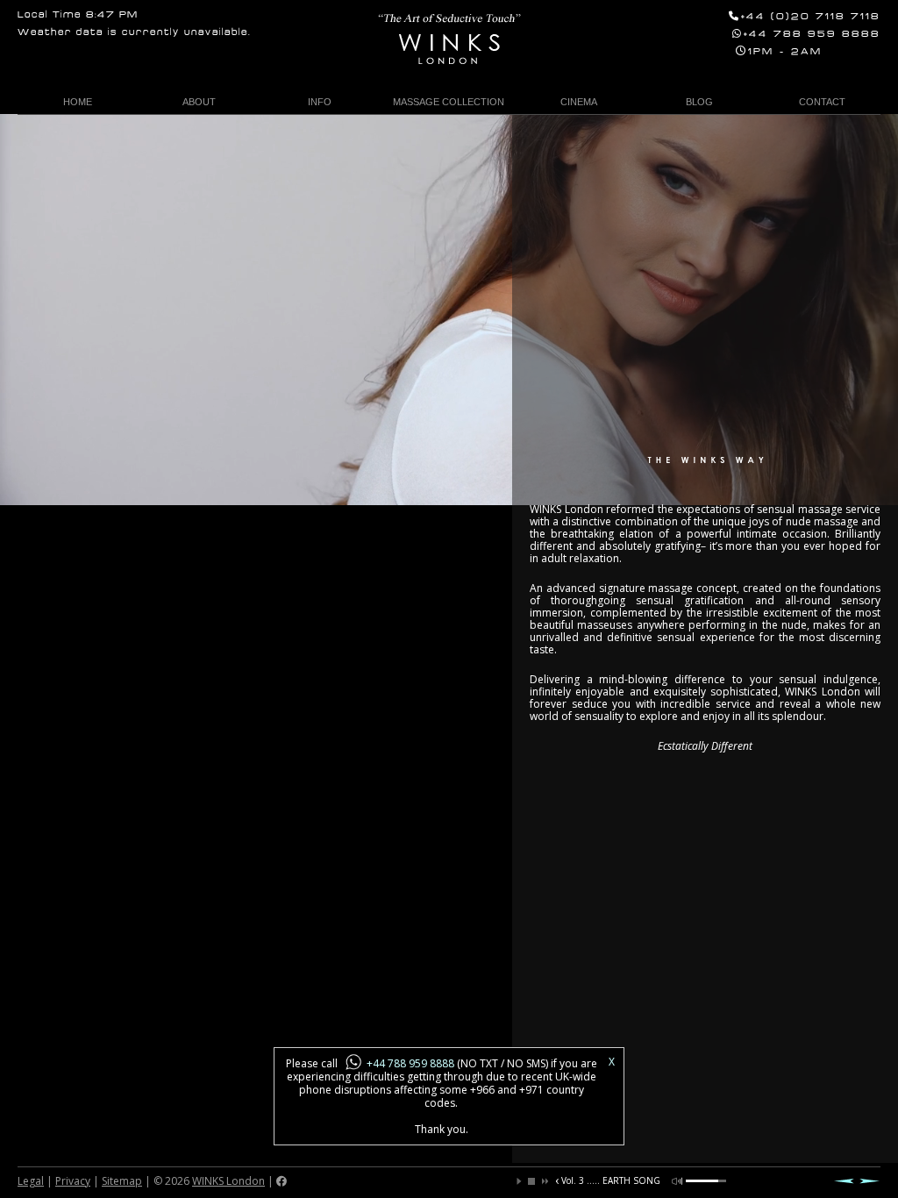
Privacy (72, 1180)
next (543, 1181)
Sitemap (122, 1180)
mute (677, 1181)
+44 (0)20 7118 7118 (810, 17)
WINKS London (228, 1180)
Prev (843, 1181)
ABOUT (199, 101)
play (519, 1181)
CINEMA (578, 101)
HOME (77, 101)
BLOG (699, 101)
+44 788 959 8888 (812, 34)
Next (869, 1181)
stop (531, 1181)
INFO (319, 101)
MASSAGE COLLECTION (448, 101)
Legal (31, 1180)
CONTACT (822, 101)
